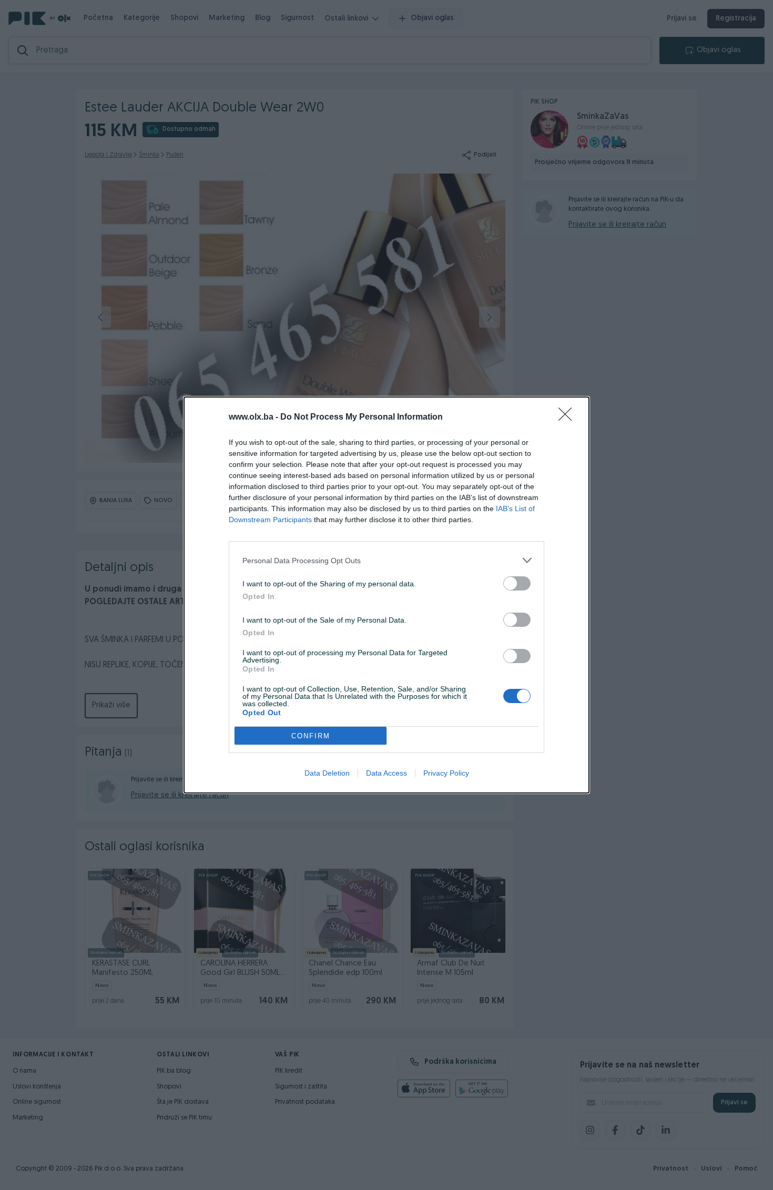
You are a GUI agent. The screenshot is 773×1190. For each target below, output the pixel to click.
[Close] (568, 418)
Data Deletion (327, 773)
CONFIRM (310, 736)
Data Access (386, 773)
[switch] (517, 583)
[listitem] (386, 560)
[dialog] (386, 595)
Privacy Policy (446, 773)
